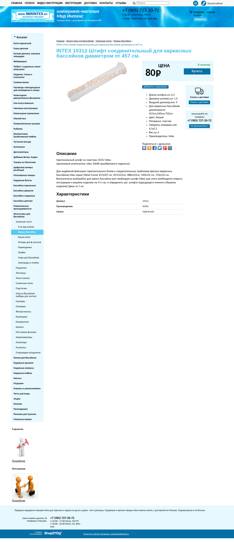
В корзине (204, 12)
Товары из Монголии (25, 162)
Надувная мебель (23, 373)
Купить (197, 71)
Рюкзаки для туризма (25, 414)
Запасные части (24, 222)
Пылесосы (21, 347)
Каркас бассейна (26, 232)
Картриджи (21, 317)
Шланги (20, 327)
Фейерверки (20, 61)
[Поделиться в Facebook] (154, 148)
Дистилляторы (21, 152)
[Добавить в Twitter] (160, 148)
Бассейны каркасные (25, 185)
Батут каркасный (22, 43)
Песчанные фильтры (26, 332)
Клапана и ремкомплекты (27, 388)
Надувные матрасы (24, 368)
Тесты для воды (22, 393)
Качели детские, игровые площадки (27, 55)
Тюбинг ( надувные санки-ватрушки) (27, 68)
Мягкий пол (20, 118)
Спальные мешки (23, 419)
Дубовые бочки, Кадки (26, 157)
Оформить (200, 19)
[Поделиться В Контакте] (144, 148)
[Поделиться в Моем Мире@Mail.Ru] (170, 148)
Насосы (17, 378)
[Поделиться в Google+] (165, 148)
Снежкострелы (21, 82)
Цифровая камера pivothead (23, 169)
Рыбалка (18, 129)
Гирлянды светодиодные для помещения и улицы (27, 89)
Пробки (22, 252)
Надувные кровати (23, 363)
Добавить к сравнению (155, 87)
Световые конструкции (26, 108)
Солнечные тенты (24, 283)
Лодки (17, 399)
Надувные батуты (23, 180)
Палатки (18, 404)
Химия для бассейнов (25, 358)
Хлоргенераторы (24, 337)
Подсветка (21, 268)
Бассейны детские (23, 201)
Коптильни (19, 147)
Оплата (30, 3)
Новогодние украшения (26, 113)
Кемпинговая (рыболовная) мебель (25, 135)
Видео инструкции (50, 3)
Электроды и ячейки (28, 263)
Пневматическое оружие (27, 124)
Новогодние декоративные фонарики (27, 96)
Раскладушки (21, 409)
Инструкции (73, 3)
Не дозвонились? (199, 126)
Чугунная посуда (22, 142)
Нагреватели (22, 322)
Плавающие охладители (28, 352)
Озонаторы (21, 342)
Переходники (25, 247)
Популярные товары (24, 175)
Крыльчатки (24, 237)
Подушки (18, 383)
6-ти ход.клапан (26, 227)
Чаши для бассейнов (28, 257)
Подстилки (21, 288)
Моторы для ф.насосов (29, 242)
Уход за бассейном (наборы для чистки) (26, 295)
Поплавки (21, 306)
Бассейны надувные (24, 196)
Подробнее (18, 461)
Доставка (90, 3)
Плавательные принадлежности (23, 207)
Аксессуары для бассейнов (22, 215)
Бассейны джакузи (23, 190)
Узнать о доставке (199, 102)
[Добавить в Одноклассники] (149, 148)
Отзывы (121, 3)
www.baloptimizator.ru (106, 534)
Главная (16, 3)
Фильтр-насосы (23, 311)
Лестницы (21, 273)
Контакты (106, 3)
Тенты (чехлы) (23, 278)
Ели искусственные (24, 103)
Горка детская (21, 48)
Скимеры (20, 301)
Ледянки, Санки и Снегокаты (23, 76)
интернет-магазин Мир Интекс (78, 14)
